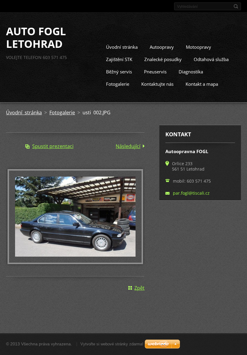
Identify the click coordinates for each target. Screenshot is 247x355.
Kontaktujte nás (157, 84)
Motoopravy (198, 47)
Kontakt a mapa (202, 84)
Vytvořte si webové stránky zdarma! (111, 344)
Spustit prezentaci (52, 146)
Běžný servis (119, 72)
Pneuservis (155, 72)
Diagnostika (191, 72)
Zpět (139, 288)
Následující (128, 146)
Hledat (236, 6)
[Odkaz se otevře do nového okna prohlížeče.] (75, 262)
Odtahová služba (211, 59)
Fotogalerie (117, 84)
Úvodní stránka (122, 47)
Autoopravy (162, 47)
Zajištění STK (119, 59)
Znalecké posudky (163, 59)
